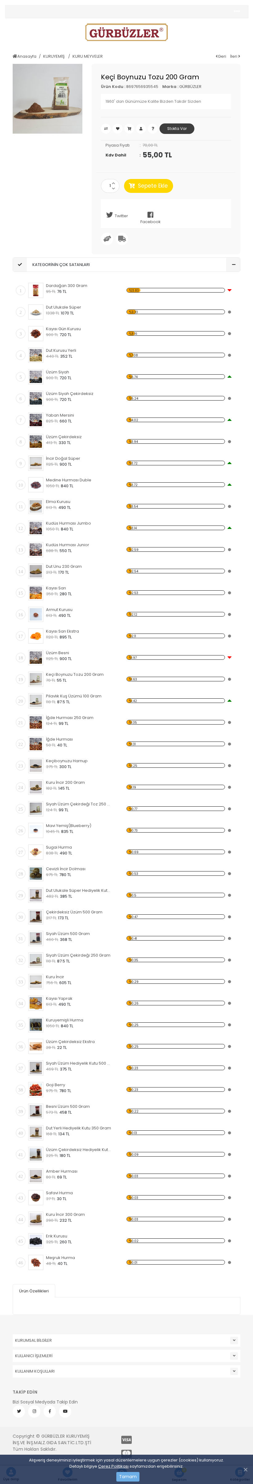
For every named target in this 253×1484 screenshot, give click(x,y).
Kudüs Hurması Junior (67, 545)
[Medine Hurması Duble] (36, 485)
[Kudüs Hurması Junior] (36, 549)
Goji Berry (55, 1085)
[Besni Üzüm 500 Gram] (36, 1111)
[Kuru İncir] (36, 981)
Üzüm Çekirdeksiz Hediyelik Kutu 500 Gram (79, 1150)
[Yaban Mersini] (36, 420)
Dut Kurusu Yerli (61, 350)
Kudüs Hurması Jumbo (68, 523)
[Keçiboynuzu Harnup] (36, 765)
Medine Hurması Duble (68, 480)
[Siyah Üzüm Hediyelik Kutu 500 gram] (36, 1068)
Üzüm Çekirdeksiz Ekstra (70, 1042)
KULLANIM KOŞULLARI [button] (35, 1371)
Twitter (121, 216)
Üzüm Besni (57, 653)
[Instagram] (34, 1411)
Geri (222, 56)
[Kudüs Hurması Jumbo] (36, 528)
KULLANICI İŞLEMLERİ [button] (33, 1356)
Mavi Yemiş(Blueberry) (68, 826)
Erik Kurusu (56, 1236)
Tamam (128, 1477)
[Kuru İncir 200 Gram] (36, 787)
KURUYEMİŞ (54, 56)
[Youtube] (65, 1411)
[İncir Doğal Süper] (36, 463)
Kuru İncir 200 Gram (65, 782)
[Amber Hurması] (36, 1176)
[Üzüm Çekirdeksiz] (36, 441)
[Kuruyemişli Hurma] (36, 1025)
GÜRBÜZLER (190, 86)
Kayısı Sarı (56, 588)
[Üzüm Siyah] (36, 377)
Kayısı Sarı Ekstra (62, 631)
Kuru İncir (55, 977)
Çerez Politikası (113, 1466)
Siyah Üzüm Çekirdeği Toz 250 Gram (79, 804)
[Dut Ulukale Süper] (36, 312)
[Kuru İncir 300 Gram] (36, 1219)
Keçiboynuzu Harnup (67, 761)
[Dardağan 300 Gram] (36, 290)
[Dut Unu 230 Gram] (36, 571)
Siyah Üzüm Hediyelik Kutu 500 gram (79, 1063)
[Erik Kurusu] (36, 1241)
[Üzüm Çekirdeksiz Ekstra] (36, 1046)
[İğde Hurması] (36, 744)
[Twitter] (19, 1411)
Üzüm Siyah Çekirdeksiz (69, 394)
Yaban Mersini (60, 415)
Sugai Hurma (59, 847)
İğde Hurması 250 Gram (69, 718)
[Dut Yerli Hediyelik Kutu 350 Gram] (36, 1133)
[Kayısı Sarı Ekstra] (36, 636)
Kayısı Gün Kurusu (63, 329)
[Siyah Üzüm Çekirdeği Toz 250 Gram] (36, 809)
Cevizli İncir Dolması (65, 869)
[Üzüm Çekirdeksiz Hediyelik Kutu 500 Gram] (36, 1154)
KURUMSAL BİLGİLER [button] (33, 1340)
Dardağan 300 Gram (66, 286)
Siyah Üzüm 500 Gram (68, 934)
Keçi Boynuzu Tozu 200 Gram (75, 674)
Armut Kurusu (59, 610)
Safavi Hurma (59, 1193)
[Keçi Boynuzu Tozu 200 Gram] (36, 679)
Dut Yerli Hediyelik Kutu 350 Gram (78, 1128)
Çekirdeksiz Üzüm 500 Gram (74, 912)
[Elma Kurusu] (36, 506)
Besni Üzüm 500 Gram (68, 1106)
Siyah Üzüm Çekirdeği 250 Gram (78, 955)
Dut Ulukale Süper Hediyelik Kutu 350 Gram (79, 890)
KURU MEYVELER (88, 56)
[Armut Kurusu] (36, 614)
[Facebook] (50, 1411)
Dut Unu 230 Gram (64, 566)
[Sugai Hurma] (36, 852)
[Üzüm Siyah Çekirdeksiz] (36, 398)
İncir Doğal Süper (63, 458)
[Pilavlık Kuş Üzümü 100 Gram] (36, 701)
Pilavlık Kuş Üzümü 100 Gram (74, 696)
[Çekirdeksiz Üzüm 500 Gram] (36, 917)
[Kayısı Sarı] (36, 593)
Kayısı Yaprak (59, 998)
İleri (234, 56)
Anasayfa (26, 56)
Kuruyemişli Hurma (64, 1020)
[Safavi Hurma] (36, 1197)
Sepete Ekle (153, 185)
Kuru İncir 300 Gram (65, 1214)
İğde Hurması (59, 739)
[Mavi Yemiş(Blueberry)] (36, 830)
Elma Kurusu (58, 502)
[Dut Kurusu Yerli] (36, 355)
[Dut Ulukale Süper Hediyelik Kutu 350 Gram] (36, 895)
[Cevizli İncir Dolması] (36, 873)
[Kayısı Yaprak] (36, 1003)
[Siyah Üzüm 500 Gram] (36, 938)
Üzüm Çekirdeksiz (64, 437)
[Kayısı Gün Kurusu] (36, 333)
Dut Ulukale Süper (63, 307)
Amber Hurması (61, 1171)
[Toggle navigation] (237, 11)
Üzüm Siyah (57, 372)
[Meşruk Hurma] (36, 1262)
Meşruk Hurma (60, 1258)
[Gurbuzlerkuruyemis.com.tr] (126, 32)
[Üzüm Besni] (36, 657)
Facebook (150, 222)
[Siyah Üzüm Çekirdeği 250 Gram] (36, 960)
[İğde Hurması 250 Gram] (36, 722)
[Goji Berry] (36, 1089)
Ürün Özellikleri (34, 1291)
